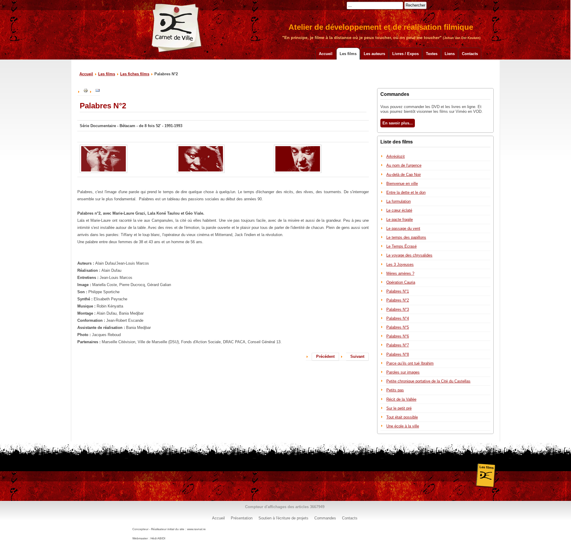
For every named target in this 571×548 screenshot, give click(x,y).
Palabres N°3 (397, 309)
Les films (348, 53)
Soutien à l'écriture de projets (283, 518)
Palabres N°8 (397, 354)
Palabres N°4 (397, 318)
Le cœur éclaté (399, 210)
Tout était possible (402, 417)
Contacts (470, 53)
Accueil (325, 53)
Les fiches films (134, 74)
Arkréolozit (395, 156)
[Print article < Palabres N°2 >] (85, 91)
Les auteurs (374, 53)
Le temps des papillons (406, 237)
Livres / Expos (405, 53)
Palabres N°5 (397, 327)
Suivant (357, 356)
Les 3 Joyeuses (400, 264)
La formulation (398, 201)
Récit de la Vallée (401, 399)
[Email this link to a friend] (97, 91)
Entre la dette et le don (406, 192)
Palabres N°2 (397, 300)
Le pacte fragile (399, 219)
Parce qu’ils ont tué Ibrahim (410, 363)
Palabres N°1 (397, 291)
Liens (450, 53)
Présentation (241, 518)
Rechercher (415, 5)
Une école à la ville (402, 426)
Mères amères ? (400, 273)
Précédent (325, 356)
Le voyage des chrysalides (409, 255)
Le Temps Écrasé (401, 246)
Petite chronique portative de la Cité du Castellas (428, 381)
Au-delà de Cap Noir (403, 174)
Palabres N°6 (397, 336)
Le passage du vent (403, 228)
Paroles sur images (403, 372)
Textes (431, 53)
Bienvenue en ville (402, 183)
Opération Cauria (400, 282)
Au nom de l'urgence (403, 165)
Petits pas (395, 390)
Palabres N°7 (397, 345)
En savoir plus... (397, 123)
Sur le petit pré (399, 408)
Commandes (325, 518)
